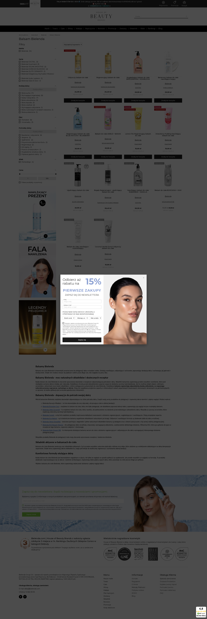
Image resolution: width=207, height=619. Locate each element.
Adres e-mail (67, 305)
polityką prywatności (80, 332)
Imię (65, 299)
